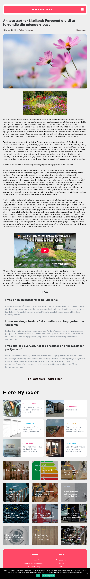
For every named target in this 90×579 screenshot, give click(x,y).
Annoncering (61, 560)
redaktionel (81, 30)
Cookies (61, 566)
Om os (61, 563)
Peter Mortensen (26, 30)
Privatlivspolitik (48, 576)
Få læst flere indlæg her (45, 379)
